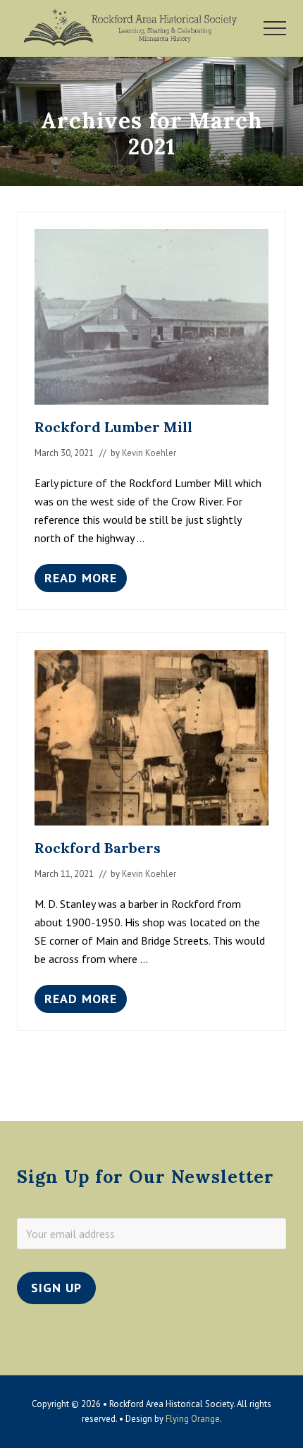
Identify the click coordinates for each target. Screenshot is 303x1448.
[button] (274, 28)
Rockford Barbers (98, 848)
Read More (80, 581)
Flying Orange (193, 1419)
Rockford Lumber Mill (113, 427)
